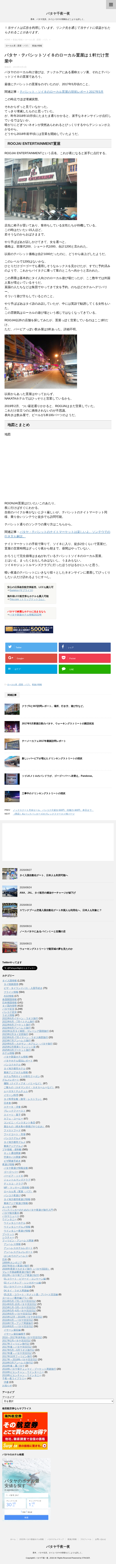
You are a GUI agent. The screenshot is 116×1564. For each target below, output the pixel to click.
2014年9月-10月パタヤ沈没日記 (19, 1304)
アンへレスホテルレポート (18, 1248)
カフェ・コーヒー (13, 1118)
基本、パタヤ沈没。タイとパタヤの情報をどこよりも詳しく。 (58, 1553)
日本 (4, 1259)
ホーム (13, 1539)
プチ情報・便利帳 (12, 1149)
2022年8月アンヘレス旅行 (16, 1028)
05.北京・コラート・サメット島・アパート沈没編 (31, 1294)
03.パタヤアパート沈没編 (17, 1286)
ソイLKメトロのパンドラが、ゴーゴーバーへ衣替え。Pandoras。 (58, 776)
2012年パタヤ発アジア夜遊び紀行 (20, 1275)
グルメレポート (10, 1080)
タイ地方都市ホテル (15, 1068)
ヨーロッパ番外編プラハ (15, 1298)
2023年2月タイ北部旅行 (15, 1034)
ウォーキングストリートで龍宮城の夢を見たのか (46, 949)
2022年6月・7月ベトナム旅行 (18, 1021)
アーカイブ (8, 1397)
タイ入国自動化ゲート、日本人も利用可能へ (44, 875)
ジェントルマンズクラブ (17, 1179)
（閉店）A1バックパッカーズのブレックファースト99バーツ (44, 814)
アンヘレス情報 (12, 1244)
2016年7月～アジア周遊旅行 (17, 1323)
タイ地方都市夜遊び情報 (17, 1199)
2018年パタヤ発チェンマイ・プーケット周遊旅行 (29, 1369)
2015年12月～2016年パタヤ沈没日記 (22, 1317)
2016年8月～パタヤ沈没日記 (17, 1326)
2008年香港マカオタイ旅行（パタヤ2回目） (26, 1269)
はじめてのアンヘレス (16, 1256)
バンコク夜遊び (12, 1195)
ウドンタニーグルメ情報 (17, 1227)
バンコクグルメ (12, 1138)
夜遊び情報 (37, 684)
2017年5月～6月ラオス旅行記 (18, 1350)
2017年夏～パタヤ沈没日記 (17, 1353)
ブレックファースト (15, 1111)
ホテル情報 (8, 1053)
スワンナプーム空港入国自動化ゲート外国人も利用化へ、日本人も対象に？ (61, 910)
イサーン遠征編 (12, 1330)
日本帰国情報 (9, 1002)
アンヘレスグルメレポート (18, 1252)
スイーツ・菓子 (12, 1114)
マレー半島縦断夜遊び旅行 (16, 1272)
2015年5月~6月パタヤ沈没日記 (19, 1310)
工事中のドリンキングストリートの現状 (43, 793)
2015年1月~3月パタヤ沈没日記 (19, 1307)
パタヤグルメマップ (55, 1539)
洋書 (6, 1382)
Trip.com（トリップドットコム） (27, 599)
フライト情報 (11, 992)
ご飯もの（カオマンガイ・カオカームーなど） (29, 1087)
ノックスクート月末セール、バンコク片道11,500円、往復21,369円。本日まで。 (53, 810)
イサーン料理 (11, 1095)
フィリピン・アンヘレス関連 (18, 1240)
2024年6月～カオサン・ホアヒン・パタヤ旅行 (27, 1043)
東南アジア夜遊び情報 (16, 1203)
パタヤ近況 (8, 1009)
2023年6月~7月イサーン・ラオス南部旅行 (25, 1037)
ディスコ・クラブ (13, 1183)
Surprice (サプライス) (21, 590)
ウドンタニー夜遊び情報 (17, 1231)
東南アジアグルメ (13, 1146)
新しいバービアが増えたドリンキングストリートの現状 (52, 758)
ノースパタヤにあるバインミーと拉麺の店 (43, 931)
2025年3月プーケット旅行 (16, 1050)
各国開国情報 (9, 999)
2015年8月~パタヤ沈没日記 (17, 1313)
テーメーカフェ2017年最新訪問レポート (44, 741)
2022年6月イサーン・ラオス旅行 (20, 1018)
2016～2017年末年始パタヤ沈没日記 (22, 1337)
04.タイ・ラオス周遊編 (16, 1290)
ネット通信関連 (12, 1153)
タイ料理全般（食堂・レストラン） (23, 1099)
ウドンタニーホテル (15, 1223)
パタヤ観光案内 (10, 1213)
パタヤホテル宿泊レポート (18, 1060)
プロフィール (85, 1539)
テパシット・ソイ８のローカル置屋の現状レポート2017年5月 (61, 91)
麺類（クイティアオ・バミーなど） (23, 1083)
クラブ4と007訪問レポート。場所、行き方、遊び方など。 (53, 706)
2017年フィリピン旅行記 (15, 1343)
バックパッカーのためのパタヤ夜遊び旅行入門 (27, 1210)
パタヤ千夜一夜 (58, 13)
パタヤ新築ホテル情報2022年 (26, 614)
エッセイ (7, 1206)
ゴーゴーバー (11, 1172)
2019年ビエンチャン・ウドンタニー (22, 1375)
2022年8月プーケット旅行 (16, 1024)
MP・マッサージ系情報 (16, 1187)
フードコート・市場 (15, 1134)
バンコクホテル (12, 1064)
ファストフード (12, 1130)
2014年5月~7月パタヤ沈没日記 (19, 1301)
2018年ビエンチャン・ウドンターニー (23, 1372)
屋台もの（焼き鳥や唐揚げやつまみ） (24, 1126)
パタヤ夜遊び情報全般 (16, 1168)
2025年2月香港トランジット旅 (19, 1047)
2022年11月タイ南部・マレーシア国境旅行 (25, 1031)
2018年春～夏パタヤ (13, 1366)
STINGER (86, 1558)
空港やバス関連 (12, 1157)
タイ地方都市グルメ (15, 1142)
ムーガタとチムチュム (16, 1091)
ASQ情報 (9, 996)
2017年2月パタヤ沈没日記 (16, 1340)
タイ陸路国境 (11, 984)
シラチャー (8, 1237)
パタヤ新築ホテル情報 (16, 1057)
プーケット (8, 1234)
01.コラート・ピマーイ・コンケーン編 (25, 1279)
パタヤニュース (10, 1216)
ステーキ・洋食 (12, 1107)
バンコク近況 (9, 1012)
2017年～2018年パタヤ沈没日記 (19, 1359)
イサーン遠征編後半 (15, 1334)
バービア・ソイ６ (13, 1176)
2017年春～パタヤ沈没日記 (17, 1347)
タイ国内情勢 (9, 1005)
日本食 (7, 1103)
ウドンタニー (9, 1219)
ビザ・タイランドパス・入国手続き (23, 988)
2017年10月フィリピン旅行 (17, 1356)
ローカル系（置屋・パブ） (19, 684)
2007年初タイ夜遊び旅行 (15, 1265)
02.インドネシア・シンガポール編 (22, 1282)
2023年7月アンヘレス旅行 (16, 1040)
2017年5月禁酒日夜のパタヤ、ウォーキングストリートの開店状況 (58, 723)
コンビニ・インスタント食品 (19, 1122)
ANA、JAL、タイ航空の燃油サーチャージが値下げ (48, 892)
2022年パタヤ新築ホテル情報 (31, 1539)
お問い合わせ (100, 1539)
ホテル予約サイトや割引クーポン (22, 1076)
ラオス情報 (8, 1015)
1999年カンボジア (12, 1262)
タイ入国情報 (9, 980)
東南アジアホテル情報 (16, 1072)
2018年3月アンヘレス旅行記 (17, 1362)
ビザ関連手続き (12, 1161)
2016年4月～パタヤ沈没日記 (17, 1320)
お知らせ (7, 1385)
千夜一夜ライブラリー (14, 1378)
